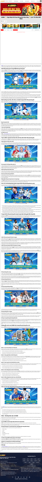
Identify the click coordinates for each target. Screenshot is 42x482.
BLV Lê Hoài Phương (23, 476)
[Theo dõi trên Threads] (15, 475)
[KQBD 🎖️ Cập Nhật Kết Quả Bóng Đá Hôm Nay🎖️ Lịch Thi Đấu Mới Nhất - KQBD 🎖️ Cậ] (2, 1)
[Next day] (40, 30)
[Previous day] (33, 30)
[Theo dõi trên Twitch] (29, 475)
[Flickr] (21, 475)
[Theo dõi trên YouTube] (18, 475)
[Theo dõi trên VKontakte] (26, 475)
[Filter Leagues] (32, 30)
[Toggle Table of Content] (5, 21)
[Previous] (1, 26)
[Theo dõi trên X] (12, 475)
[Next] (40, 26)
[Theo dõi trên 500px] (24, 475)
